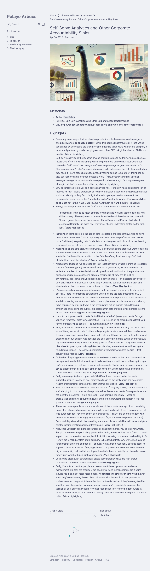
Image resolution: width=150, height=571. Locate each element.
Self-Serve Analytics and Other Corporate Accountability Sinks (84, 19)
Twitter (89, 559)
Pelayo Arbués (21, 16)
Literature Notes (70, 15)
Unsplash (78, 559)
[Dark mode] (39, 24)
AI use (75, 556)
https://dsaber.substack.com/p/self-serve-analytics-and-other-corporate (101, 124)
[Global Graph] (95, 516)
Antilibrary (106, 515)
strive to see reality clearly (78, 143)
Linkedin (54, 559)
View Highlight (74, 154)
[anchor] (67, 111)
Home (53, 15)
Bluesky (66, 559)
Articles (87, 15)
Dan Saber (69, 117)
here (67, 191)
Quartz (67, 556)
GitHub (99, 559)
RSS (107, 559)
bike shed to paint (65, 346)
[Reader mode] (43, 24)
